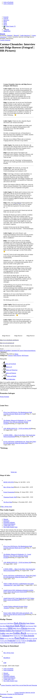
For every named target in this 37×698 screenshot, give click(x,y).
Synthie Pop (31, 640)
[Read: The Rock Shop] (5, 500)
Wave (8, 642)
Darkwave (4, 628)
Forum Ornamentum (9, 492)
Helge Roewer (17, 355)
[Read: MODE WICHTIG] (5, 480)
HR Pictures (25, 355)
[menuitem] (20, 17)
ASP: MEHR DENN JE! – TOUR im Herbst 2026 (17, 428)
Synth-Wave (18, 640)
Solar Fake (35, 638)
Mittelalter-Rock (17, 635)
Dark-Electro (20, 623)
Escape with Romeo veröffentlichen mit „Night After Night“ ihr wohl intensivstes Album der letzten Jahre (19, 442)
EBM (10, 628)
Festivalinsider (25, 630)
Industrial (5, 635)
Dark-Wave (20, 625)
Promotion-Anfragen (9, 522)
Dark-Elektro (30, 623)
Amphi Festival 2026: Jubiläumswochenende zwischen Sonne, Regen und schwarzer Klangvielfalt (18, 590)
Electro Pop (31, 628)
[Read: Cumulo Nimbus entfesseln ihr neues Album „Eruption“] (5, 605)
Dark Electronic (29, 626)
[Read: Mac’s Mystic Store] (5, 485)
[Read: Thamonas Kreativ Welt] (5, 495)
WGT (23, 642)
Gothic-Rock (19, 633)
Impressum (6, 521)
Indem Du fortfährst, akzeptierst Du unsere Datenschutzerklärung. (18, 350)
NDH (22, 635)
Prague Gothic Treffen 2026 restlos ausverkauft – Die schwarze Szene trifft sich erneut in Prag (17, 613)
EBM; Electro (17, 628)
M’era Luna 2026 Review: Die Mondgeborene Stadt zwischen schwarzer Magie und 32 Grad (17, 413)
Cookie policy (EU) (8, 525)
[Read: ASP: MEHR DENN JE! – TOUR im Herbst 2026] (5, 427)
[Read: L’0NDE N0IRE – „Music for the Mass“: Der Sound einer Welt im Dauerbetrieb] (5, 433)
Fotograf (10, 355)
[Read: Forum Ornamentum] (5, 490)
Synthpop (2, 642)
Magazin (2, 34)
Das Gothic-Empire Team (10, 527)
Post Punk (20, 638)
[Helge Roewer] (14, 81)
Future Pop (33, 630)
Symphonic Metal (3, 640)
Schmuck (30, 638)
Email (1, 349)
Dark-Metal (3, 626)
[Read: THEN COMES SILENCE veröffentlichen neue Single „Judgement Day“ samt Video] (5, 582)
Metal (11, 635)
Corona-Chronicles (5, 40)
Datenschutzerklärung (9, 524)
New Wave (11, 638)
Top (5, 642)
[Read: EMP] (5, 661)
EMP (4, 662)
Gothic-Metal (9, 633)
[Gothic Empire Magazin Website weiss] (13, 14)
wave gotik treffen (16, 642)
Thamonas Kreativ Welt (9, 497)
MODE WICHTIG (8, 482)
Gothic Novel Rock (30, 633)
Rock (26, 638)
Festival (18, 630)
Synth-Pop (11, 640)
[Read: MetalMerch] (5, 656)
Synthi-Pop (24, 640)
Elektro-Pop (10, 630)
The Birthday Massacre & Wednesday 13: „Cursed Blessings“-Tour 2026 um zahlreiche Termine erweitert (17, 422)
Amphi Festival (3, 623)
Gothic (2, 633)
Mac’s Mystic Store (8, 487)
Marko (16, 354)
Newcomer (6, 638)
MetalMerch (6, 657)
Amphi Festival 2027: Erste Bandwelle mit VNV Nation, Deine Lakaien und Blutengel (18, 599)
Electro (24, 628)
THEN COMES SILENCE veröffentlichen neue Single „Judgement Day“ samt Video (18, 584)
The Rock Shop (7, 502)
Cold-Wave (10, 623)
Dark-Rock (10, 626)
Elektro (3, 630)
